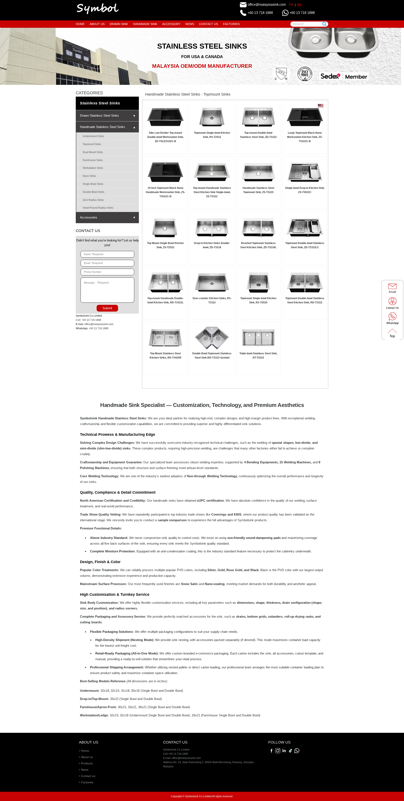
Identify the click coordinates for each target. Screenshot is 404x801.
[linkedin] (284, 751)
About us (87, 757)
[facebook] (271, 751)
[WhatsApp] (297, 751)
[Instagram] (278, 751)
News (84, 769)
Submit (107, 308)
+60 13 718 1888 (260, 13)
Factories (87, 782)
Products (87, 763)
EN (299, 4)
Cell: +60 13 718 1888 (88, 320)
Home (85, 750)
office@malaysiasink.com (267, 4)
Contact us (88, 776)
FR (291, 4)
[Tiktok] (290, 751)
